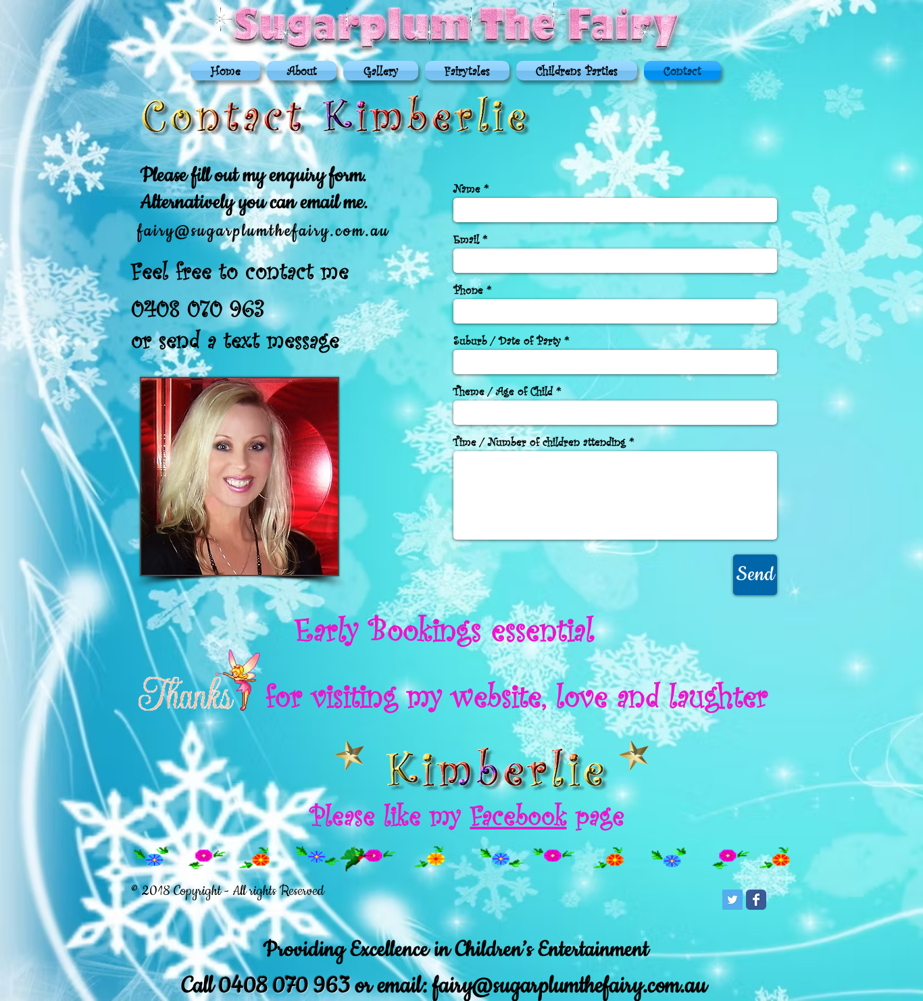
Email (466, 239)
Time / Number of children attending (539, 442)
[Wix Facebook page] (756, 900)
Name (466, 188)
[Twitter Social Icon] (732, 900)
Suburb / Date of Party (507, 340)
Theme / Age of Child (503, 391)
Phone (468, 290)
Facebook (518, 814)
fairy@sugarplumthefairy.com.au (570, 986)
